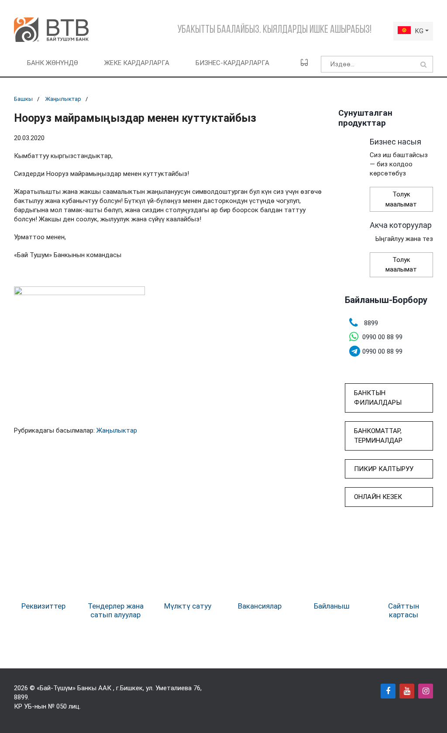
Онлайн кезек (378, 497)
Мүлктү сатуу (187, 606)
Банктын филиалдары (378, 398)
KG (419, 31)
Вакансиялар (260, 606)
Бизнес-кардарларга (232, 63)
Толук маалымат (401, 199)
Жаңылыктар (63, 99)
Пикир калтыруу (383, 469)
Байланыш (332, 606)
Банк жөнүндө (52, 63)
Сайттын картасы (403, 610)
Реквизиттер (43, 606)
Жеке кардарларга (136, 63)
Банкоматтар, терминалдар (378, 436)
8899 (21, 697)
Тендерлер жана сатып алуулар (116, 610)
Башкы (23, 99)
